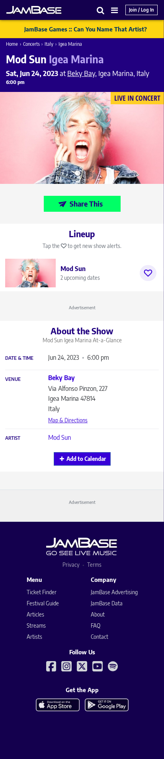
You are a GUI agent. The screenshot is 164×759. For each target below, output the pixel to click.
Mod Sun (59, 437)
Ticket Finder (42, 592)
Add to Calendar (86, 458)
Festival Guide (43, 603)
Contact (99, 636)
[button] (101, 10)
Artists (34, 636)
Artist (12, 438)
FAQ (95, 625)
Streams (36, 625)
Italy (49, 44)
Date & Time (19, 358)
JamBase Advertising (114, 592)
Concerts (31, 44)
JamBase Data (107, 603)
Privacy (71, 564)
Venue (13, 379)
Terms (94, 564)
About (98, 614)
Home (12, 44)
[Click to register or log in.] (148, 273)
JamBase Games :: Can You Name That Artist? (85, 29)
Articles (35, 614)
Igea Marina (70, 44)
